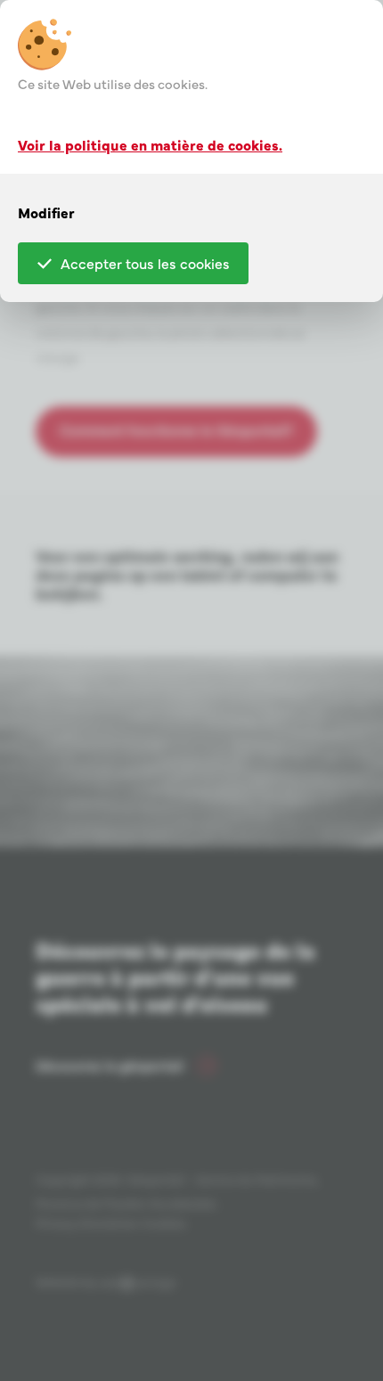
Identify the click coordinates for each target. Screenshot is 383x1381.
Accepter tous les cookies (145, 263)
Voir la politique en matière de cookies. (150, 144)
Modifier (46, 212)
